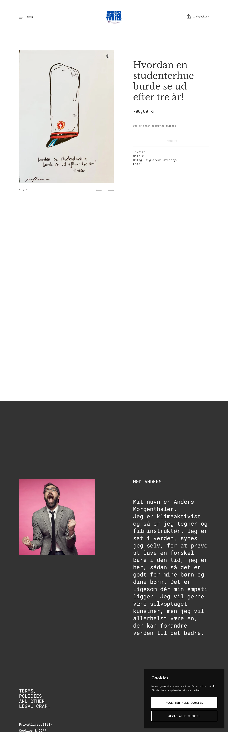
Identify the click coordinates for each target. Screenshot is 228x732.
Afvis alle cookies (184, 716)
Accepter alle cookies (184, 702)
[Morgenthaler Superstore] (114, 17)
